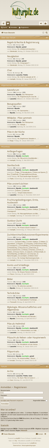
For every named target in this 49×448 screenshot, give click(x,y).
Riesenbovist (24, 248)
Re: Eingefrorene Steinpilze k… (27, 138)
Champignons (13, 245)
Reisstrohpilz (39, 252)
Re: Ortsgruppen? (23, 63)
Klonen (18, 190)
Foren (8, 24)
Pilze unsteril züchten (17, 183)
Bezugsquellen (14, 103)
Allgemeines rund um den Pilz (14, 85)
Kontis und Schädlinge (18, 265)
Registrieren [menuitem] (46, 24)
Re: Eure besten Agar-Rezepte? (28, 176)
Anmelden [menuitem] (41, 24)
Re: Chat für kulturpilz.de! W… (27, 77)
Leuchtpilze (23, 256)
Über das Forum (8, 37)
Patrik (12, 178)
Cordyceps (32, 254)
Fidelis (25, 75)
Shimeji (25, 250)
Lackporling (29, 243)
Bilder (10, 279)
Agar (17, 172)
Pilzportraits (13, 351)
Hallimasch (23, 254)
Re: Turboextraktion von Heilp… (28, 330)
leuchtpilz (25, 156)
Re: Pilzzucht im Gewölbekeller (27, 158)
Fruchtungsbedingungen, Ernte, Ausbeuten (22, 201)
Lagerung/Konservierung (29, 174)
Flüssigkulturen (27, 172)
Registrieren (25, 27)
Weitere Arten (33, 256)
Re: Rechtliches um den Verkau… (28, 344)
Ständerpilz (13, 51)
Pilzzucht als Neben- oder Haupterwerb (26, 337)
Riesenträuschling (41, 243)
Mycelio (18, 47)
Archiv (10, 371)
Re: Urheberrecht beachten (26, 49)
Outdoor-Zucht (14, 220)
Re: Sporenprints (23, 110)
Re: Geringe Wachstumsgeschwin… (29, 258)
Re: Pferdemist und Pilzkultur (27, 316)
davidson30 (34, 170)
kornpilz (12, 360)
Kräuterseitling (20, 209)
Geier (30, 376)
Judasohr (30, 252)
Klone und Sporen (39, 172)
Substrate (15, 174)
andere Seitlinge (33, 209)
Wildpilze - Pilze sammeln (19, 117)
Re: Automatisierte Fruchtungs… (28, 300)
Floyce (12, 274)
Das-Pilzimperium (27, 94)
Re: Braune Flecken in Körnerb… (28, 272)
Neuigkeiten (13, 56)
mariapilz (13, 79)
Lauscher (19, 75)
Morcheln (33, 248)
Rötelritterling (13, 248)
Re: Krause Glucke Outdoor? (27, 227)
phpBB (18, 438)
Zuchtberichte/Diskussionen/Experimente (27, 234)
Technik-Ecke (13, 293)
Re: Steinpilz (21, 124)
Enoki (39, 250)
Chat (9, 70)
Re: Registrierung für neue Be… (28, 96)
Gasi (11, 380)
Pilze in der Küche (16, 131)
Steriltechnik (13, 165)
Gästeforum (13, 89)
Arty (16, 440)
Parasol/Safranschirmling (39, 245)
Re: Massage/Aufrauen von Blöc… (28, 213)
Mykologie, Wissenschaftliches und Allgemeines (24, 308)
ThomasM (13, 302)
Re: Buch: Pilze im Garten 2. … (27, 378)
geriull (24, 47)
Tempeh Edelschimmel (25, 193)
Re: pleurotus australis (25, 286)
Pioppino (20, 243)
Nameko (32, 250)
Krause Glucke (19, 252)
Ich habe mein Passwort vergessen (12, 400)
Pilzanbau (5, 146)
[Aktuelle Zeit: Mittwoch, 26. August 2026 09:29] (43, 32)
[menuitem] (46, 32)
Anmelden (14, 27)
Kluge (11, 140)
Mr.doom (24, 430)
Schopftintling (24, 245)
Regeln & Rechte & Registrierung (23, 42)
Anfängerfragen (15, 151)
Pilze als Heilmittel (16, 323)
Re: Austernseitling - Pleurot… (27, 358)
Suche (5, 27)
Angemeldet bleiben (39, 400)
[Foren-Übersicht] (24, 10)
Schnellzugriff (4, 24)
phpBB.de (33, 443)
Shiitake (43, 209)
